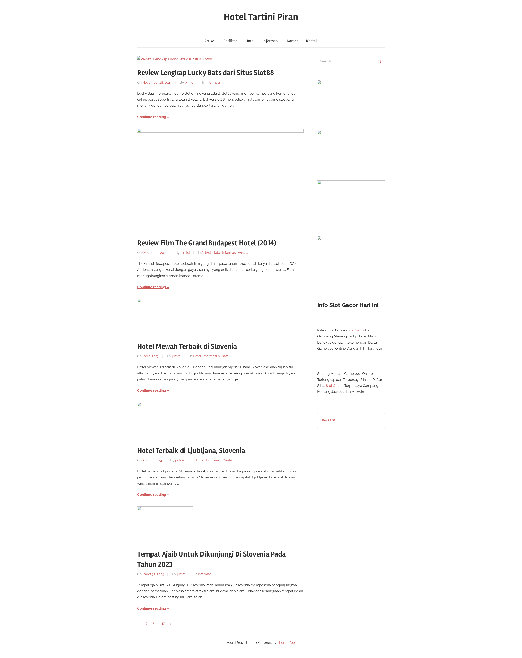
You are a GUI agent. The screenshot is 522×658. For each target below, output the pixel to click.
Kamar (292, 40)
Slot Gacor (356, 330)
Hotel (250, 40)
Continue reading (151, 117)
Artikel (209, 40)
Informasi (271, 40)
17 (163, 623)
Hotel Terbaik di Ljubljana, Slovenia (191, 450)
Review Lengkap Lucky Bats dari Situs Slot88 (205, 72)
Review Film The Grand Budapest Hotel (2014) (206, 243)
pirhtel (189, 82)
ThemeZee (286, 642)
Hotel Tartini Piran (261, 17)
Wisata (243, 253)
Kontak (312, 40)
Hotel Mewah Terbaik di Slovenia (187, 346)
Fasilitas (230, 40)
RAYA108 (328, 420)
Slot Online (335, 386)
